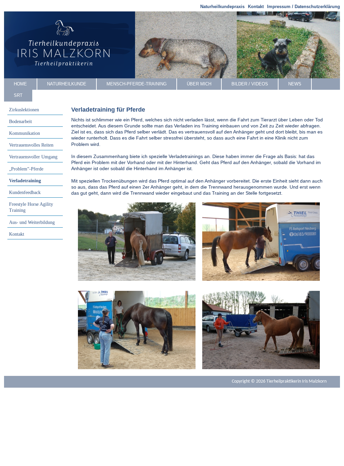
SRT (18, 95)
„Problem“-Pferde (26, 168)
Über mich (199, 83)
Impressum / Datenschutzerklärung (303, 6)
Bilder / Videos (249, 83)
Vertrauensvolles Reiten (31, 145)
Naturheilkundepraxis (222, 6)
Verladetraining (25, 180)
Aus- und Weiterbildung (32, 222)
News (294, 83)
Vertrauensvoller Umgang (33, 156)
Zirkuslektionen (24, 109)
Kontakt (256, 6)
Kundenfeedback (25, 192)
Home (20, 83)
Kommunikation (24, 133)
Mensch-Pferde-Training (136, 83)
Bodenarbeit (20, 121)
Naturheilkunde (66, 83)
